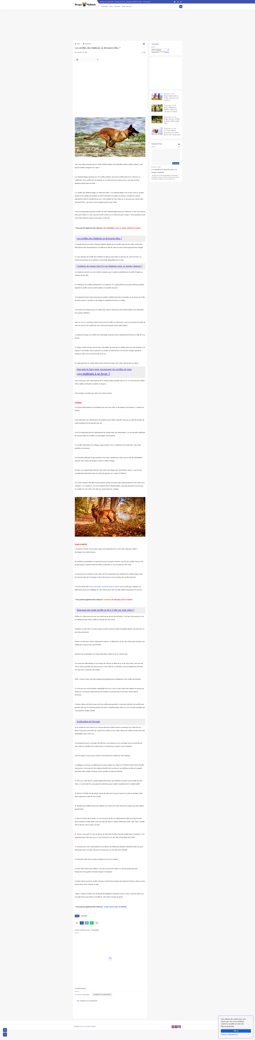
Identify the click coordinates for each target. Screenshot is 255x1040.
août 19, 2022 (157, 167)
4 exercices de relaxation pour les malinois (118, 600)
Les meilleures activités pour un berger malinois (164, 171)
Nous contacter (147, 2)
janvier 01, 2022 (169, 94)
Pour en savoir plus (227, 1026)
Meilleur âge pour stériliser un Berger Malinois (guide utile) (172, 121)
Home (78, 44)
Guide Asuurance (127, 6)
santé (111, 6)
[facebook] (181, 1)
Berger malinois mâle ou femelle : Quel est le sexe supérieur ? (171, 98)
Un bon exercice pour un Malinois (115, 907)
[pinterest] (174, 1)
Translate (166, 52)
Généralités (104, 6)
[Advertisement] (127, 25)
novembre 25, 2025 (170, 105)
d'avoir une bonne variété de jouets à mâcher (104, 587)
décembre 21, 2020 (170, 128)
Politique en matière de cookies (134, 2)
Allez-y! (236, 1031)
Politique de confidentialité (106, 2)
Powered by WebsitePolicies (229, 1034)
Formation (117, 6)
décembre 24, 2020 (170, 117)
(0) (144, 52)
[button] (82, 923)
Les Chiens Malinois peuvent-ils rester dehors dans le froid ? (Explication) (172, 133)
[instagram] (177, 1)
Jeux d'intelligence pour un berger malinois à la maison (122, 228)
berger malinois (91, 1026)
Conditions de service (119, 2)
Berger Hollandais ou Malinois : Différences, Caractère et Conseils (170, 110)
